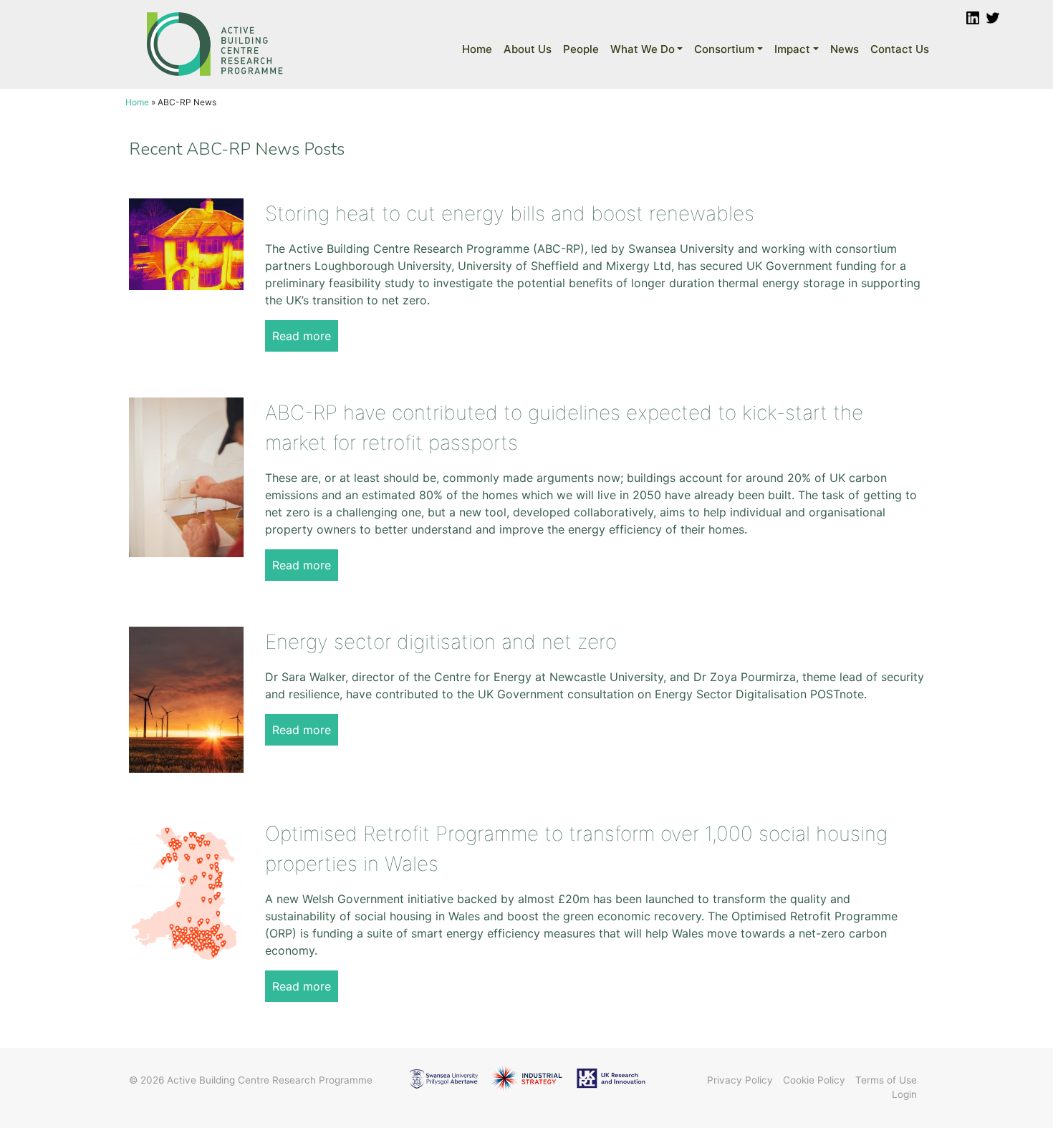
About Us (528, 49)
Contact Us (899, 49)
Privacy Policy (740, 1080)
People (581, 49)
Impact (792, 49)
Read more (301, 336)
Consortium (724, 49)
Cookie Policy (814, 1080)
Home (477, 49)
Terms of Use (886, 1080)
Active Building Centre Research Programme (269, 1080)
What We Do (642, 49)
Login (904, 1094)
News (844, 49)
